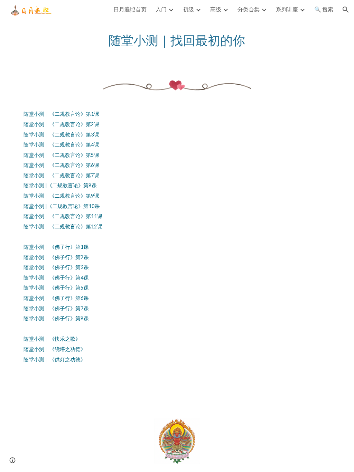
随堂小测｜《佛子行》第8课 (56, 318)
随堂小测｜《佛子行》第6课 (56, 298)
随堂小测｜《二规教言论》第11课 (63, 216)
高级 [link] (215, 9)
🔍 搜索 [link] (323, 9)
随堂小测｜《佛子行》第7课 (56, 308)
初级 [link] (188, 9)
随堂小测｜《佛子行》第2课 (56, 257)
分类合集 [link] (248, 9)
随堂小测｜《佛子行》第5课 (56, 288)
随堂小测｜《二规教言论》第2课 (61, 124)
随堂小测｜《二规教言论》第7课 (61, 175)
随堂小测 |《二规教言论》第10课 (62, 206)
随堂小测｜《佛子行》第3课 (56, 267)
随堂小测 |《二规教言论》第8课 (60, 185)
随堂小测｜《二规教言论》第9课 (61, 196)
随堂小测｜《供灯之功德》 (55, 359)
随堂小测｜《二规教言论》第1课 (61, 114)
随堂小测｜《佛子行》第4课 (56, 278)
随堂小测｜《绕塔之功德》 (55, 349)
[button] (345, 9)
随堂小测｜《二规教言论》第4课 (61, 145)
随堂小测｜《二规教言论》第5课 (61, 155)
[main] (177, 40)
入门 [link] (161, 9)
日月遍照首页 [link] (130, 9)
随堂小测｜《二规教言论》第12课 (63, 226)
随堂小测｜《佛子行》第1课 (56, 247)
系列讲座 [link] (287, 9)
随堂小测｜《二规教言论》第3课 (61, 135)
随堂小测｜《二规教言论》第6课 (61, 165)
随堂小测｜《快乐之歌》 (52, 339)
